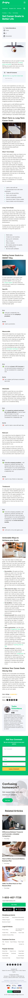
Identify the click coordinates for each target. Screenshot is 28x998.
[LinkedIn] (7, 964)
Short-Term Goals (8, 78)
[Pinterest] (20, 964)
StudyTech (5, 8)
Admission (19, 8)
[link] (7, 700)
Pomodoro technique (12, 349)
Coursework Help (6, 957)
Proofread (13, 953)
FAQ (3, 941)
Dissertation (21, 953)
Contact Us (21, 944)
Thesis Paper (5, 955)
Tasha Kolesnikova (16, 707)
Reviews (7, 941)
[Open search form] (24, 8)
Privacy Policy (5, 929)
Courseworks (21, 955)
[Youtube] (18, 964)
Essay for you (13, 951)
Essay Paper (21, 951)
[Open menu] (24, 2)
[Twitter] (10, 964)
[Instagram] (15, 964)
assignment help (15, 629)
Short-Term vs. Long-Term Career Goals (13, 75)
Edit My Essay (5, 953)
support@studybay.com (8, 900)
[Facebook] (13, 964)
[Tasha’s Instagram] (12, 712)
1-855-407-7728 (11, 897)
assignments (20, 653)
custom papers (8, 282)
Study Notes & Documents (18, 917)
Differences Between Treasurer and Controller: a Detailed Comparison (12, 834)
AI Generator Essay (19, 919)
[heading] (14, 72)
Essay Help (4, 951)
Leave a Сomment (14, 769)
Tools (3, 944)
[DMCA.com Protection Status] (14, 991)
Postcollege (6, 838)
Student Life (12, 8)
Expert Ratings (13, 941)
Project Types (21, 941)
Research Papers (20, 957)
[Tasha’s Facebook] (13, 712)
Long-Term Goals (8, 80)
